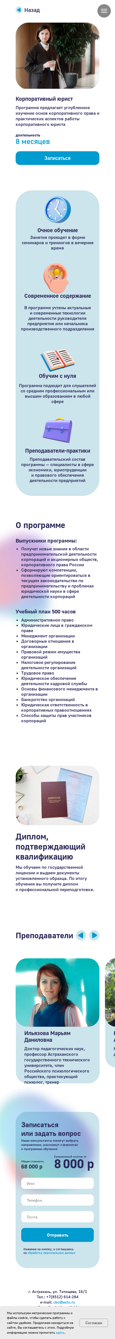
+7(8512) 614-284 (62, 1296)
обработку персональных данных (51, 1252)
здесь (60, 1332)
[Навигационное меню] (104, 11)
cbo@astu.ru (64, 1302)
